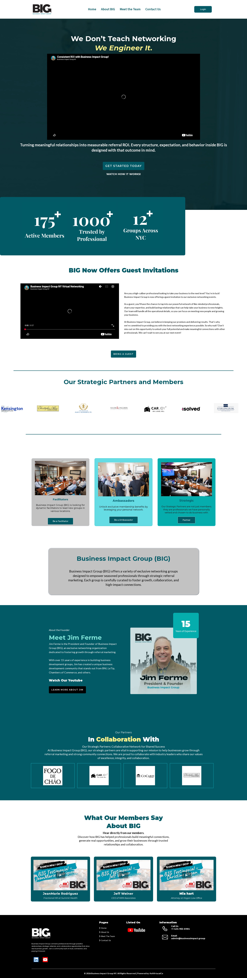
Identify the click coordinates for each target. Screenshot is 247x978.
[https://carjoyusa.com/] (99, 775)
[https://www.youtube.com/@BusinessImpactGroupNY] (141, 930)
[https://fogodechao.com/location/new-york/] (52, 775)
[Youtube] (45, 959)
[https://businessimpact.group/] (42, 9)
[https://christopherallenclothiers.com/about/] (191, 775)
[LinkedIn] (36, 959)
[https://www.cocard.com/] (145, 775)
